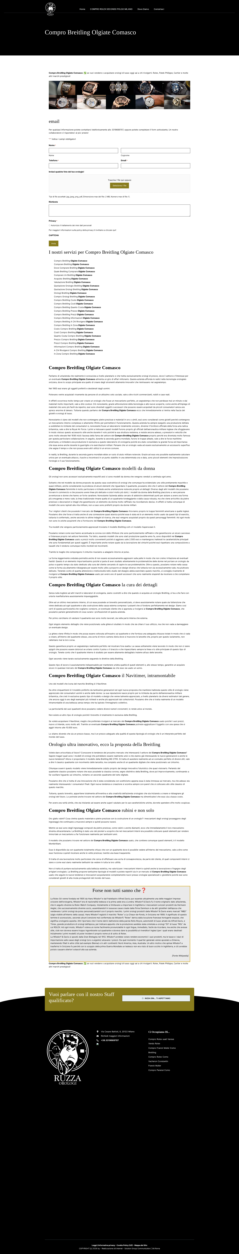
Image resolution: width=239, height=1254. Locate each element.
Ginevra (175, 940)
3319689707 (188, 9)
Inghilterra (140, 905)
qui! (114, 230)
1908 (162, 914)
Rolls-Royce (136, 921)
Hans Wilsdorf (94, 898)
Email (124, 160)
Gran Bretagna (90, 937)
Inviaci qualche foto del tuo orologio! (66, 171)
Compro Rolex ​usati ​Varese (161, 1039)
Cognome (125, 155)
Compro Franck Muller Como (162, 1048)
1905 (82, 898)
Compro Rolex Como (158, 1057)
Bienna (95, 943)
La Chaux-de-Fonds (135, 914)
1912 (103, 937)
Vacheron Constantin (158, 1061)
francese (157, 917)
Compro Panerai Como (159, 1070)
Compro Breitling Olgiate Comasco (66, 963)
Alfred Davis (124, 898)
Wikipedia (183, 955)
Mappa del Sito (140, 1245)
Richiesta (53, 202)
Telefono (54, 160)
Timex (53, 924)
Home (82, 9)
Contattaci (159, 9)
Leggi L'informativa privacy (103, 1245)
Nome (51, 155)
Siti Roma (156, 1248)
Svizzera (152, 914)
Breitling (152, 1052)
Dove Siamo (143, 9)
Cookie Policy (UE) (125, 1245)
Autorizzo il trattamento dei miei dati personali (71, 225)
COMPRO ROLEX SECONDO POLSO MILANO (111, 9)
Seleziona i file (119, 185)
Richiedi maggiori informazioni (115, 1036)
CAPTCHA (54, 235)
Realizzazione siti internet (112, 1248)
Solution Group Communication (137, 1248)
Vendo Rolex (154, 1043)
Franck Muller (154, 1065)
